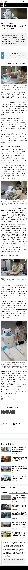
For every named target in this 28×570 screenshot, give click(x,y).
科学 (3, 31)
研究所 (12, 411)
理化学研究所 (5, 411)
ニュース (13, 5)
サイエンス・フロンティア (8, 23)
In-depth (18, 5)
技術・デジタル (9, 31)
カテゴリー (6, 5)
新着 (2, 5)
